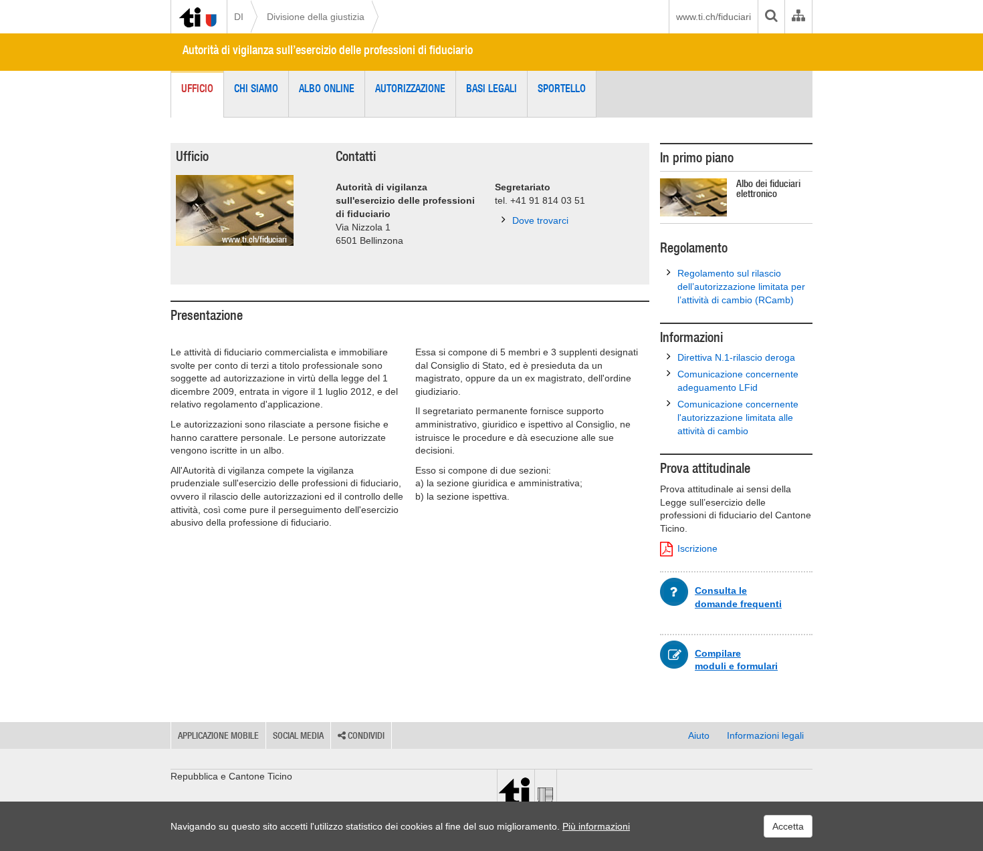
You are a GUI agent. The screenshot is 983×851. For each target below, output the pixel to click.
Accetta (788, 826)
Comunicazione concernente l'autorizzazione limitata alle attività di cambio (737, 417)
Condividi (365, 735)
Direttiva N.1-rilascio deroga (736, 357)
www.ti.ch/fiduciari (713, 16)
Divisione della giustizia (315, 16)
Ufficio (197, 88)
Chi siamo (256, 88)
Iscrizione (697, 548)
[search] (771, 16)
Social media (298, 735)
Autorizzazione (410, 88)
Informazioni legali (765, 735)
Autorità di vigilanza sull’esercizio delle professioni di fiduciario (328, 49)
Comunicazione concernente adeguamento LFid (737, 381)
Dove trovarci (540, 220)
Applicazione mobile (218, 735)
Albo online (326, 88)
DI (238, 16)
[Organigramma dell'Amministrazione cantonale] (798, 16)
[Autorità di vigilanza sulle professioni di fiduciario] (235, 210)
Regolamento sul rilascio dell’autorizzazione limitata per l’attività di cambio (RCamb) (741, 286)
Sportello (562, 88)
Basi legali (491, 88)
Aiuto (698, 735)
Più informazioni (596, 826)
